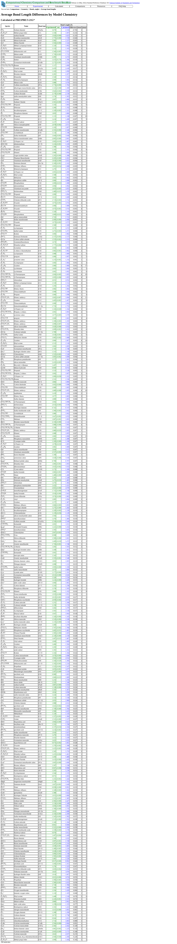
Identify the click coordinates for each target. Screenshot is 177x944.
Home (17, 6)
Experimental (38, 6)
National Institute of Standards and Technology (124, 3)
